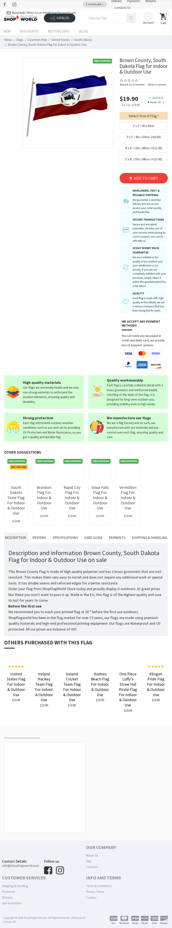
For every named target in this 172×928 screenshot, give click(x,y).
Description (15, 537)
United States (60, 40)
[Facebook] (5, 4)
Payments (117, 537)
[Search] (131, 18)
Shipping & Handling (149, 537)
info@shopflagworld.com (20, 865)
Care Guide (93, 537)
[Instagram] (14, 4)
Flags (19, 40)
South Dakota (83, 40)
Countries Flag (37, 40)
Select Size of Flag (143, 116)
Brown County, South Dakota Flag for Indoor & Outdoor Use (46, 823)
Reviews (39, 537)
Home (8, 40)
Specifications (65, 537)
